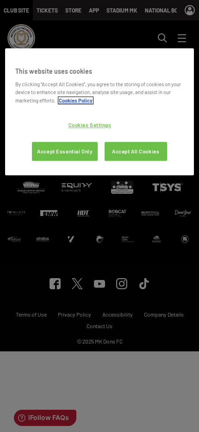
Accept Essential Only (65, 151)
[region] (99, 112)
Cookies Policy (76, 100)
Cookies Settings (90, 125)
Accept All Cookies (135, 151)
